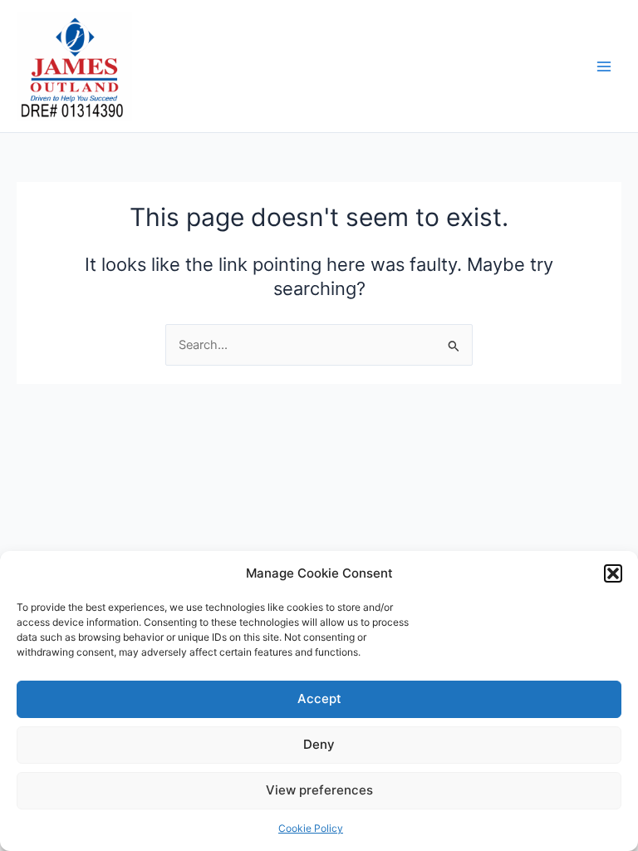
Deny (319, 744)
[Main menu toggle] (603, 66)
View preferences (319, 790)
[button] (613, 573)
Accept (319, 698)
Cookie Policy (310, 828)
